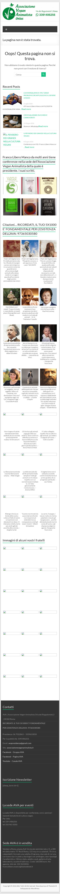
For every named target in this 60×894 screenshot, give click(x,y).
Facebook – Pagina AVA (13, 756)
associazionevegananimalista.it (20, 747)
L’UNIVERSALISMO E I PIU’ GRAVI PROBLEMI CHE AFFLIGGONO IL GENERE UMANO (40, 95)
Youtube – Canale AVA (12, 761)
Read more (26, 109)
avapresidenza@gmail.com (20, 743)
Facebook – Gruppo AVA (13, 752)
